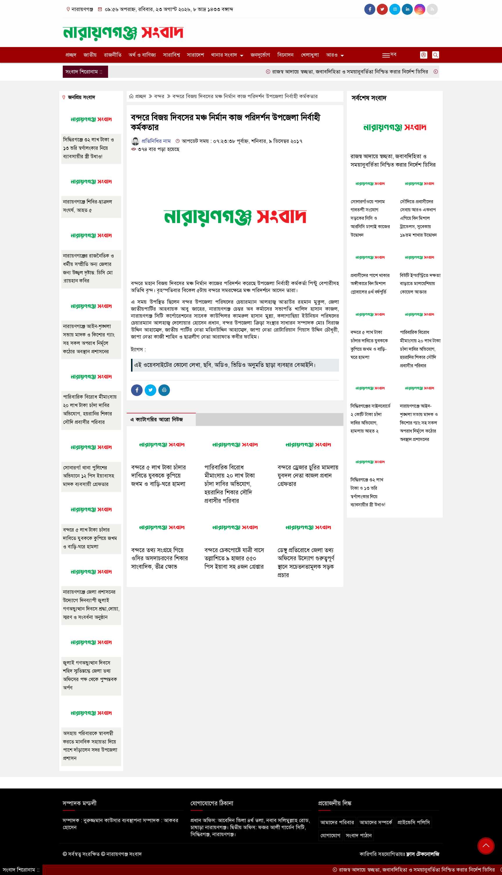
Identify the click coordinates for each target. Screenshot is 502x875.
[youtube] (419, 9)
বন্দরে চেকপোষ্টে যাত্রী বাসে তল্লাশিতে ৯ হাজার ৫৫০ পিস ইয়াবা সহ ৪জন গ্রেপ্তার (234, 559)
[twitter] (382, 9)
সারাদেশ (195, 55)
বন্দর (159, 96)
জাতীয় (90, 55)
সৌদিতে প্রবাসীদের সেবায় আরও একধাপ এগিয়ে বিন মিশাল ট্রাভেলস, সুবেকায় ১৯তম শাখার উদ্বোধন (418, 218)
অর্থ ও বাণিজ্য (142, 55)
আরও (332, 55)
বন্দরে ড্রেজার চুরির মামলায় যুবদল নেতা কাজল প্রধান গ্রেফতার (308, 476)
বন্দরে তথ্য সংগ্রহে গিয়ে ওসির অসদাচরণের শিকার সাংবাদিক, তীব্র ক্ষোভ (159, 559)
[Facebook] (137, 390)
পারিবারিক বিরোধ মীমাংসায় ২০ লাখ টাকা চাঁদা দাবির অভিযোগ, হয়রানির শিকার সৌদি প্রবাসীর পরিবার (230, 484)
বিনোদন (285, 55)
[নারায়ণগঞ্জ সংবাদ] (123, 31)
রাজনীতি (112, 55)
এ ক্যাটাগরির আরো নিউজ (156, 420)
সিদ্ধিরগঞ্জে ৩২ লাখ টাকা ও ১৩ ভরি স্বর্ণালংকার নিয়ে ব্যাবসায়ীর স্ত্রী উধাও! (88, 148)
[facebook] (369, 9)
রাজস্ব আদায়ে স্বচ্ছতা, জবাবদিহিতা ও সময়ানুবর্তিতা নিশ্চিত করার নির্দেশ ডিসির (331, 72)
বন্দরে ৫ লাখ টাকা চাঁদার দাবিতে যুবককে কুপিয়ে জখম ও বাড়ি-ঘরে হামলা (158, 476)
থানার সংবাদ (224, 55)
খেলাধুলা (310, 55)
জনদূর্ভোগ (260, 55)
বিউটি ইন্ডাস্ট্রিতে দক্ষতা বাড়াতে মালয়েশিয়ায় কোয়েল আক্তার (420, 284)
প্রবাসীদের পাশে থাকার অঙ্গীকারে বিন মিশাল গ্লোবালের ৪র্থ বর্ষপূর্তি (370, 284)
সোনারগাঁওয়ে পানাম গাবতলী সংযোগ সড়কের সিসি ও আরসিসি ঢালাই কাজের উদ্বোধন (370, 218)
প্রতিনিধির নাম (155, 141)
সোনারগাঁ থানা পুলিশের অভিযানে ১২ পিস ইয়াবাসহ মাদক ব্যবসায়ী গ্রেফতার (88, 476)
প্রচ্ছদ (71, 55)
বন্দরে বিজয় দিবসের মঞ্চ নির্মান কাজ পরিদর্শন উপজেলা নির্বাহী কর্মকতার (245, 96)
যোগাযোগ (330, 835)
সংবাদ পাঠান (359, 835)
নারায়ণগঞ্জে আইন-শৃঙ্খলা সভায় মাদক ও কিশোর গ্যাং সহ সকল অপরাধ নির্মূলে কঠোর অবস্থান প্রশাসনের (419, 422)
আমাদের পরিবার (337, 822)
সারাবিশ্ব (171, 55)
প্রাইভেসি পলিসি (414, 822)
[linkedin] (407, 9)
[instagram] (394, 9)
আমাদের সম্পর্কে (376, 822)
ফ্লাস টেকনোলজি (422, 854)
